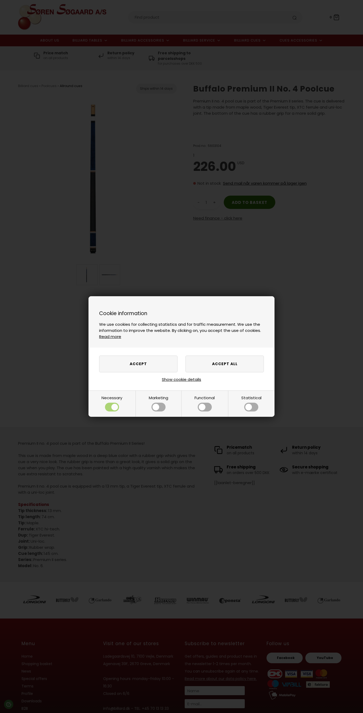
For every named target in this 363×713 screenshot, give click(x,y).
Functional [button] (205, 398)
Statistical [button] (251, 398)
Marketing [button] (158, 398)
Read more (110, 336)
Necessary (112, 398)
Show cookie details (181, 379)
